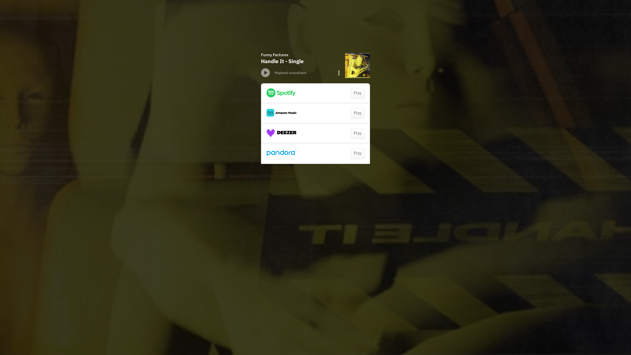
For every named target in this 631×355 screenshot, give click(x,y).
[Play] (265, 72)
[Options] (338, 73)
